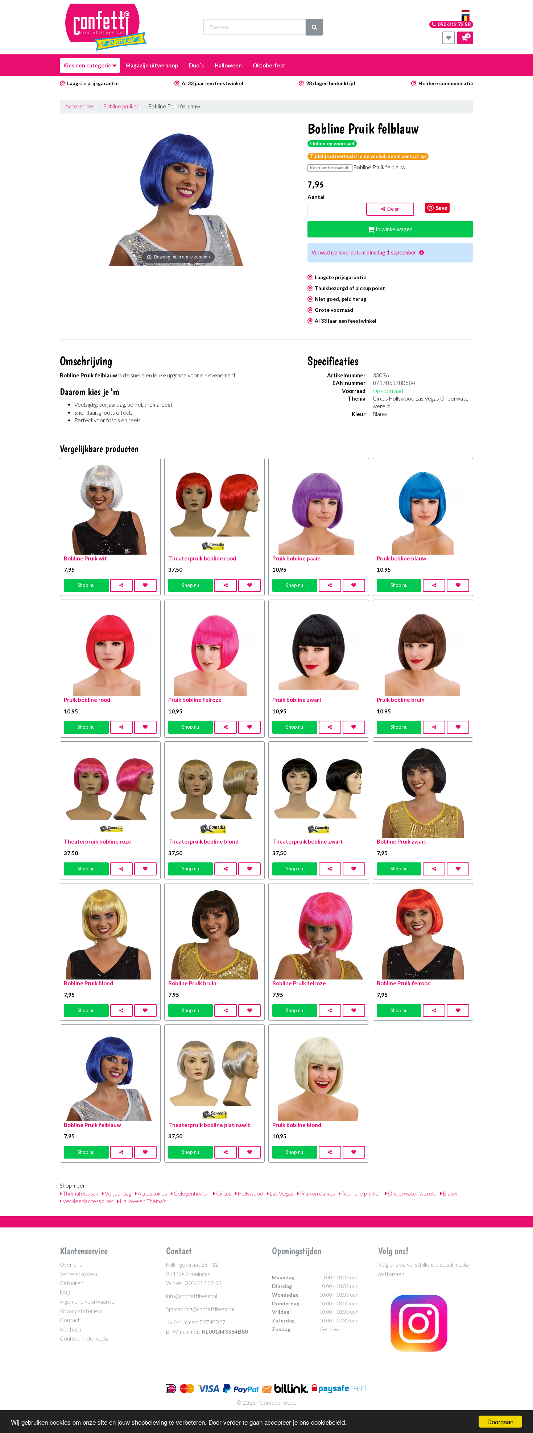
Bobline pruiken (121, 106)
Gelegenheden (191, 1193)
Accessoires (80, 106)
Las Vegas (281, 1193)
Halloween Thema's (142, 1201)
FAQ (65, 1292)
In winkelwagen (394, 229)
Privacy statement (81, 1311)
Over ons (71, 1264)
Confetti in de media (84, 1338)
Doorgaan (500, 1421)
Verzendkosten (78, 1274)
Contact (70, 1320)
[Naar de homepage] (106, 27)
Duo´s (196, 65)
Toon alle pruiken (360, 1193)
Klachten (70, 1329)
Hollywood (250, 1193)
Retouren (71, 1283)
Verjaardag (117, 1193)
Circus (223, 1193)
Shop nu (86, 585)
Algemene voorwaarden (88, 1301)
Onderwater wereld (412, 1193)
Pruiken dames (317, 1193)
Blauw (449, 1193)
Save (441, 207)
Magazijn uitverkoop (151, 65)
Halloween (228, 65)
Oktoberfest (269, 65)
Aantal (316, 197)
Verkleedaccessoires (87, 1201)
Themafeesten (80, 1193)
